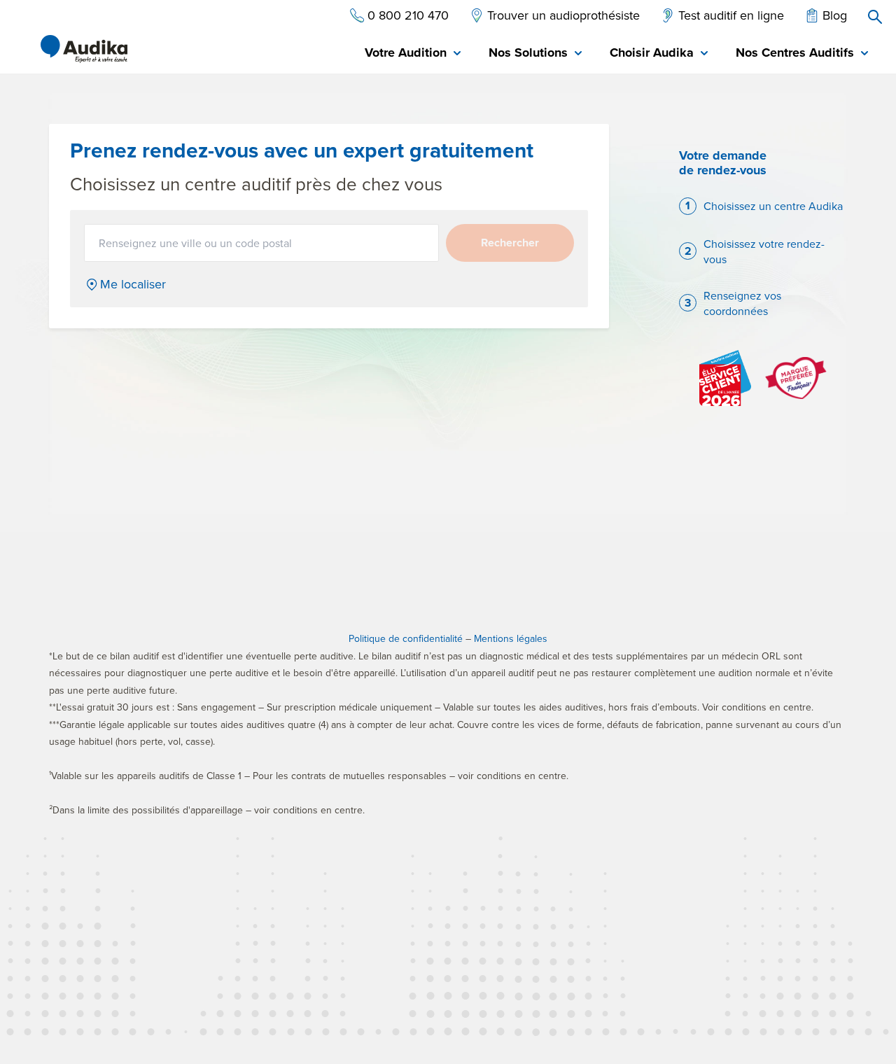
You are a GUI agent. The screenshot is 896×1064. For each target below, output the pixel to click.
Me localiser (133, 284)
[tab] (413, 54)
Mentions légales (510, 638)
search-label (875, 17)
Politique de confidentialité (406, 638)
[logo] (84, 49)
